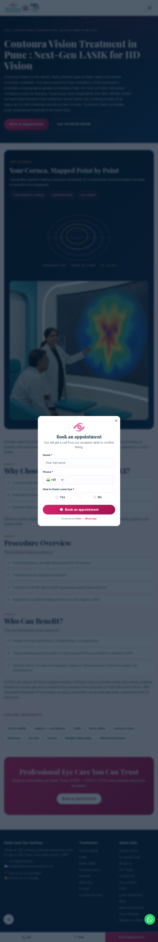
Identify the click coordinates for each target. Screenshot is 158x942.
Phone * (48, 471)
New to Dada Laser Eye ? (58, 489)
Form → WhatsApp (86, 518)
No (100, 497)
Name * (47, 455)
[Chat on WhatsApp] (149, 919)
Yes (62, 497)
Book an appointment (79, 510)
